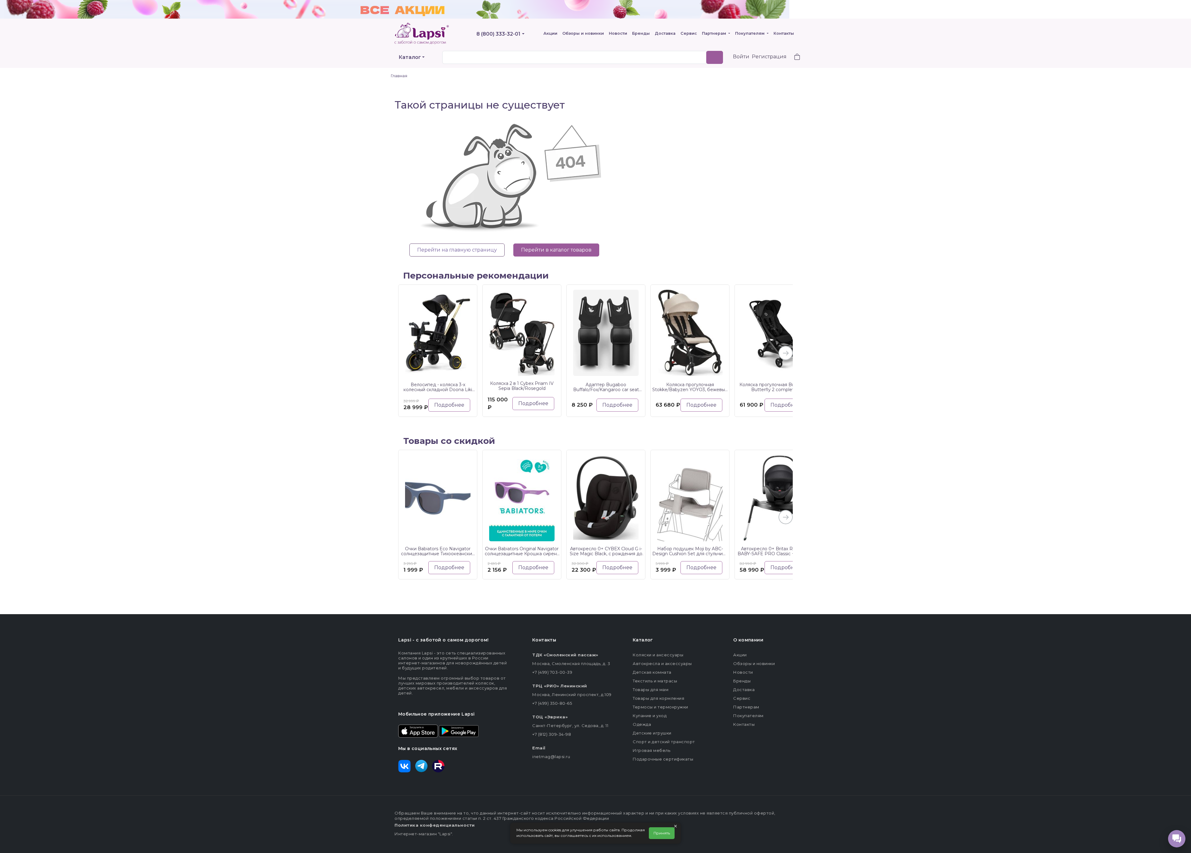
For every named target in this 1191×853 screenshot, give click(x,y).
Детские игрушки (652, 732)
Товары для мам (650, 689)
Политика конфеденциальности (435, 825)
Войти (741, 57)
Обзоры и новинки (583, 33)
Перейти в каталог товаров (556, 250)
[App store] (418, 730)
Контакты (784, 33)
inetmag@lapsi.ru (551, 756)
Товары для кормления (658, 698)
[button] (793, 57)
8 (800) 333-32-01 (498, 34)
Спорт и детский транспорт (664, 741)
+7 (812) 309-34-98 (551, 734)
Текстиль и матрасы (655, 680)
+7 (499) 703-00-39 (552, 672)
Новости (618, 33)
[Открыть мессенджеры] (1176, 838)
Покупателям (750, 33)
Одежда (642, 724)
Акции (550, 33)
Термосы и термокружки (660, 706)
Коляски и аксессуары (658, 654)
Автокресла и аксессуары (662, 663)
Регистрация (769, 57)
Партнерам (714, 33)
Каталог (410, 57)
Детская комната (652, 672)
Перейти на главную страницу (457, 250)
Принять (661, 833)
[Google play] (459, 730)
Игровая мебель (651, 750)
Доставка (665, 33)
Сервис (688, 33)
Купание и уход (650, 715)
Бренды (641, 33)
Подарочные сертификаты (663, 759)
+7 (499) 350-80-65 (552, 703)
